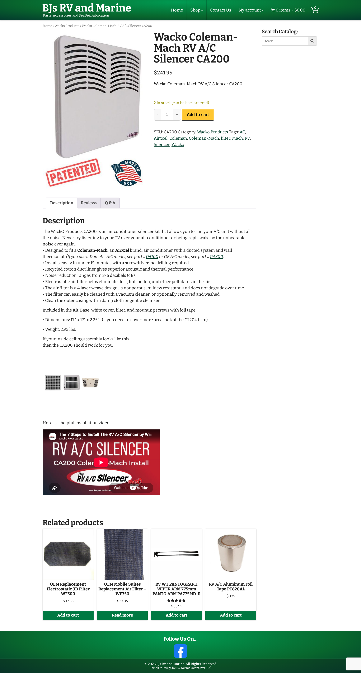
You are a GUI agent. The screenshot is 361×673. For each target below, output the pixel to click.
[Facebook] (180, 651)
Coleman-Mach (204, 138)
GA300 (216, 256)
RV (247, 138)
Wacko (178, 144)
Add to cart (198, 114)
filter (225, 138)
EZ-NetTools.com (187, 667)
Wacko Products (67, 26)
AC (242, 132)
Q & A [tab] (110, 202)
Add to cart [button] (68, 615)
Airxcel (161, 138)
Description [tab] (61, 202)
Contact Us (220, 10)
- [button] (157, 114)
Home (177, 10)
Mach (237, 138)
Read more (122, 615)
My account (250, 10)
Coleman (178, 138)
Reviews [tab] (89, 202)
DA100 (152, 256)
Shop (195, 10)
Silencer (162, 144)
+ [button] (177, 114)
